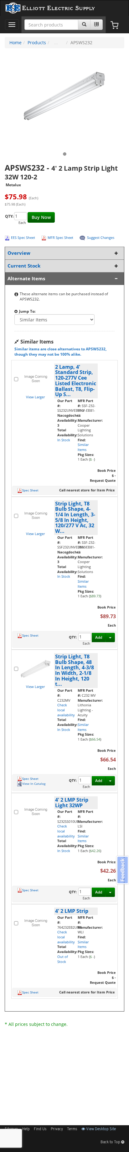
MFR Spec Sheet (60, 237)
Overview (19, 253)
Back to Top (111, 1142)
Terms (72, 1129)
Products (37, 42)
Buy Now (41, 217)
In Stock (63, 440)
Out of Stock (62, 959)
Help (26, 1129)
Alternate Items (26, 279)
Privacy (57, 1129)
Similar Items (83, 447)
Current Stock (24, 266)
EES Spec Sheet (23, 237)
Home (15, 42)
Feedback (122, 870)
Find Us (40, 1129)
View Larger (35, 397)
